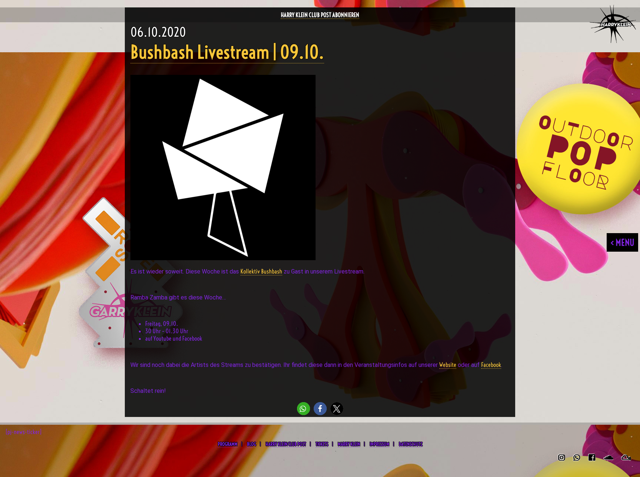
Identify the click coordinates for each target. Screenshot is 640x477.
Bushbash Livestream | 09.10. (227, 52)
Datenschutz (410, 444)
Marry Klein (349, 444)
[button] (303, 408)
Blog (251, 444)
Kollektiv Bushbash (261, 271)
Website (447, 364)
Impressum (379, 444)
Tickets (322, 444)
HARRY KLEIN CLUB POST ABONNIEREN (320, 15)
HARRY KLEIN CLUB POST (286, 444)
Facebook (491, 364)
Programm (227, 444)
